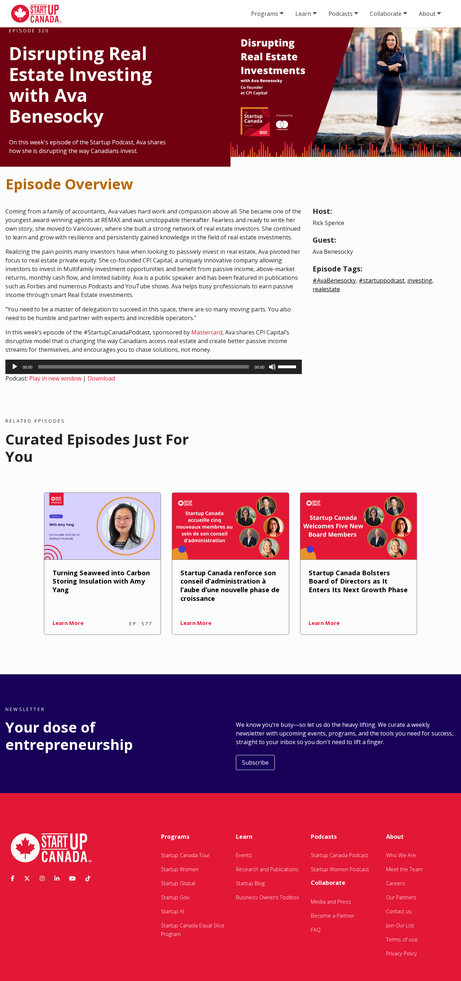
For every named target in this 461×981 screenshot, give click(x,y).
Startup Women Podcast (340, 869)
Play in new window (55, 378)
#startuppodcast (381, 280)
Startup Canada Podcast (339, 855)
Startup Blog (250, 883)
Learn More (68, 622)
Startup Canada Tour (185, 855)
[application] (153, 367)
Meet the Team (404, 869)
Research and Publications (267, 869)
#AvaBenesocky (334, 280)
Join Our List (400, 925)
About (427, 14)
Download (101, 378)
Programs (264, 14)
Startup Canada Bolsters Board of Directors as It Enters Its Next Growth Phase (358, 581)
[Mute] (272, 366)
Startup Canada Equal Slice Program (192, 929)
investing (419, 280)
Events (244, 855)
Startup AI (172, 911)
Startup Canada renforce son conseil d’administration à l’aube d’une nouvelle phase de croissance (229, 585)
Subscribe (255, 762)
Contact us (399, 911)
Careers (395, 883)
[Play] (14, 366)
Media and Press (331, 901)
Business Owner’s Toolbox (267, 897)
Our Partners (401, 897)
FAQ (316, 929)
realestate (326, 289)
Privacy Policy (401, 953)
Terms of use (402, 939)
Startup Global (178, 883)
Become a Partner (332, 915)
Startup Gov (175, 897)
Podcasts (340, 14)
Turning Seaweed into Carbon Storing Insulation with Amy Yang (101, 581)
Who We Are (401, 855)
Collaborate (386, 14)
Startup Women (179, 869)
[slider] (288, 366)
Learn (303, 14)
